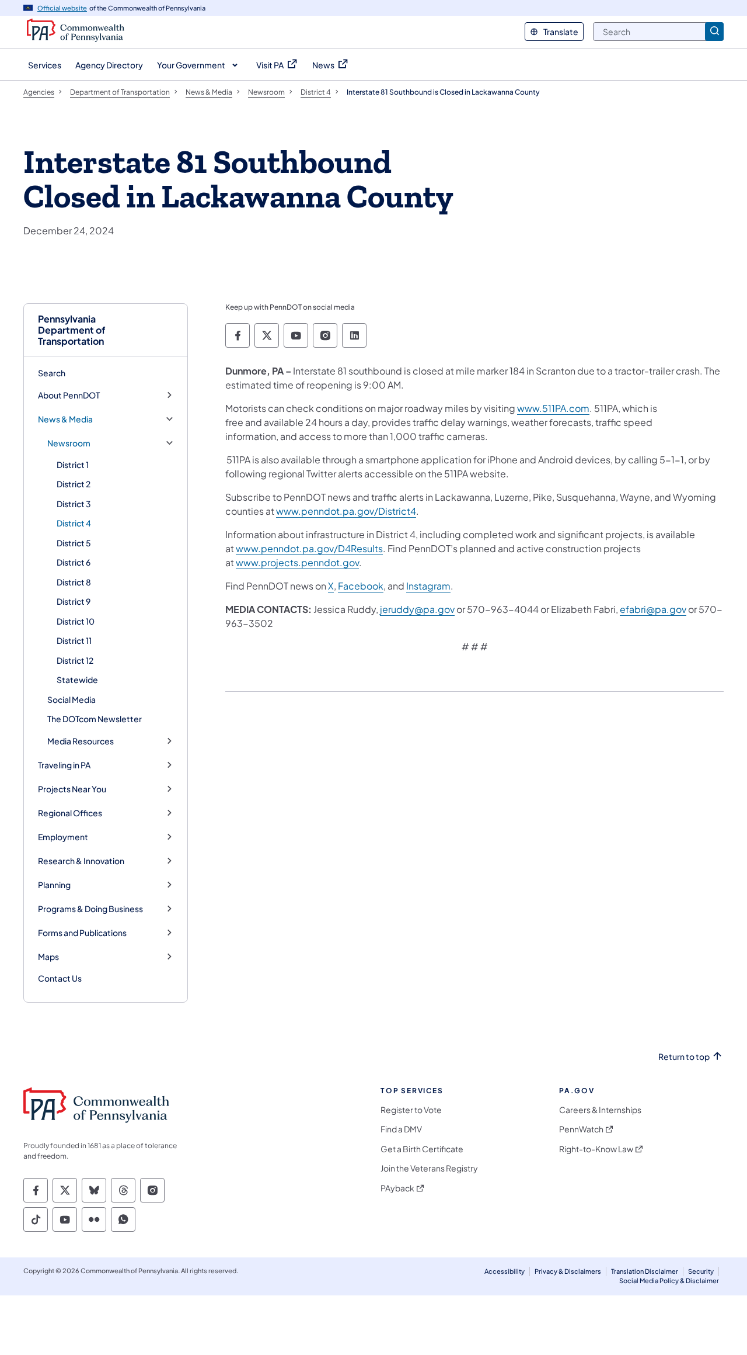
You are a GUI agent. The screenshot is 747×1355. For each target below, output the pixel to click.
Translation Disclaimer (644, 1271)
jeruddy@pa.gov (417, 609)
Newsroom (68, 443)
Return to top (684, 1057)
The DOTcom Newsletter (94, 718)
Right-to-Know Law (596, 1149)
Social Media (71, 699)
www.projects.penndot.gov (297, 562)
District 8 (74, 582)
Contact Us (60, 978)
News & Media (65, 419)
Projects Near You (72, 789)
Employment (63, 837)
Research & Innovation (81, 861)
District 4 (74, 523)
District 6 (73, 562)
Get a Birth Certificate (422, 1149)
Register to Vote (411, 1110)
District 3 (74, 503)
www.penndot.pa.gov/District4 (346, 511)
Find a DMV (401, 1129)
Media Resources (80, 741)
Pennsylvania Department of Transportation (72, 330)
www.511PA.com (553, 408)
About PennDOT (69, 395)
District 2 (73, 484)
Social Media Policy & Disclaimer (669, 1280)
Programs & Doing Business (90, 909)
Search (51, 373)
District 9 (73, 601)
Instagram (428, 586)
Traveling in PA (64, 765)
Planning (54, 885)
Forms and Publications (82, 933)
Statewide (77, 679)
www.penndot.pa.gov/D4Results (309, 548)
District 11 (74, 640)
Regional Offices (70, 813)
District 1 (73, 464)
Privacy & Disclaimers (568, 1271)
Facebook (360, 586)
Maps (48, 957)
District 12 (75, 660)
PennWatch (581, 1129)
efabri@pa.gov (653, 609)
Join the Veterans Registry (429, 1168)
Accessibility (504, 1271)
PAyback (397, 1188)
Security (701, 1271)
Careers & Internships (600, 1110)
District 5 (74, 543)
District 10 (76, 621)
